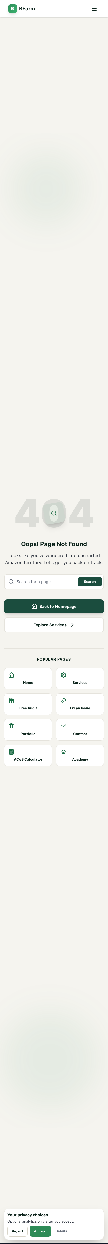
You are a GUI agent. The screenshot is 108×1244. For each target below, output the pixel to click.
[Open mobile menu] (94, 8)
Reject (17, 1231)
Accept (40, 1231)
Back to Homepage (58, 606)
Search (90, 581)
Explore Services (50, 624)
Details (61, 1231)
